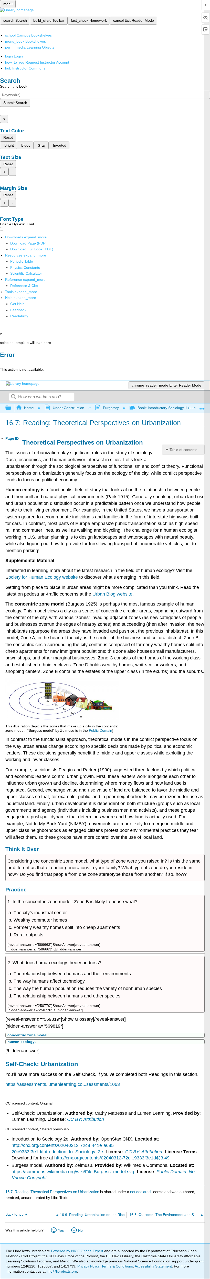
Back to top (14, 1214)
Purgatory (111, 408)
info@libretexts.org (61, 1271)
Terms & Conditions (117, 1266)
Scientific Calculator (26, 273)
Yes (61, 1230)
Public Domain (100, 730)
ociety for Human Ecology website (43, 577)
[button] (18, 310)
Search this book (13, 86)
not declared (141, 1192)
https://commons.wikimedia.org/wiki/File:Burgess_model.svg (73, 1171)
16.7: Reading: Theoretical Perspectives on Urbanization (52, 1192)
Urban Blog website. (113, 594)
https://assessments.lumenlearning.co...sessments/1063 (62, 1084)
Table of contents (183, 450)
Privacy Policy (88, 1266)
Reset (8, 137)
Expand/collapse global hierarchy (11, 408)
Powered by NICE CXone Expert (77, 1251)
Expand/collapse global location (202, 406)
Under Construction (68, 408)
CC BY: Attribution (85, 1119)
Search (13, 397)
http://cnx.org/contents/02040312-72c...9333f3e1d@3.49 (112, 1157)
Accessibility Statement (153, 1266)
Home (29, 408)
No (80, 1230)
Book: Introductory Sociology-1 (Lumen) (169, 408)
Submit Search (15, 103)
